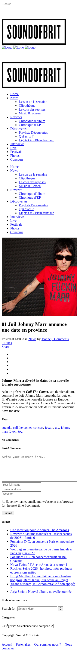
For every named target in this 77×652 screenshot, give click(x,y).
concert (38, 427)
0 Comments (60, 339)
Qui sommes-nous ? (47, 644)
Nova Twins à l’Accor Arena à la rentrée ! (38, 564)
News (32, 339)
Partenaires (23, 644)
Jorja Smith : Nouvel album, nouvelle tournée (40, 591)
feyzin (49, 427)
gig (57, 427)
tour (21, 431)
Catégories (9, 626)
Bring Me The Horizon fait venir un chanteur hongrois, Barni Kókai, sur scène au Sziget (40, 578)
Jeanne (46, 339)
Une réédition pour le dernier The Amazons (39, 530)
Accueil (7, 644)
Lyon (12, 431)
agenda (6, 427)
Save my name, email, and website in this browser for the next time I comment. (37, 503)
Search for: (9, 608)
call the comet (22, 427)
